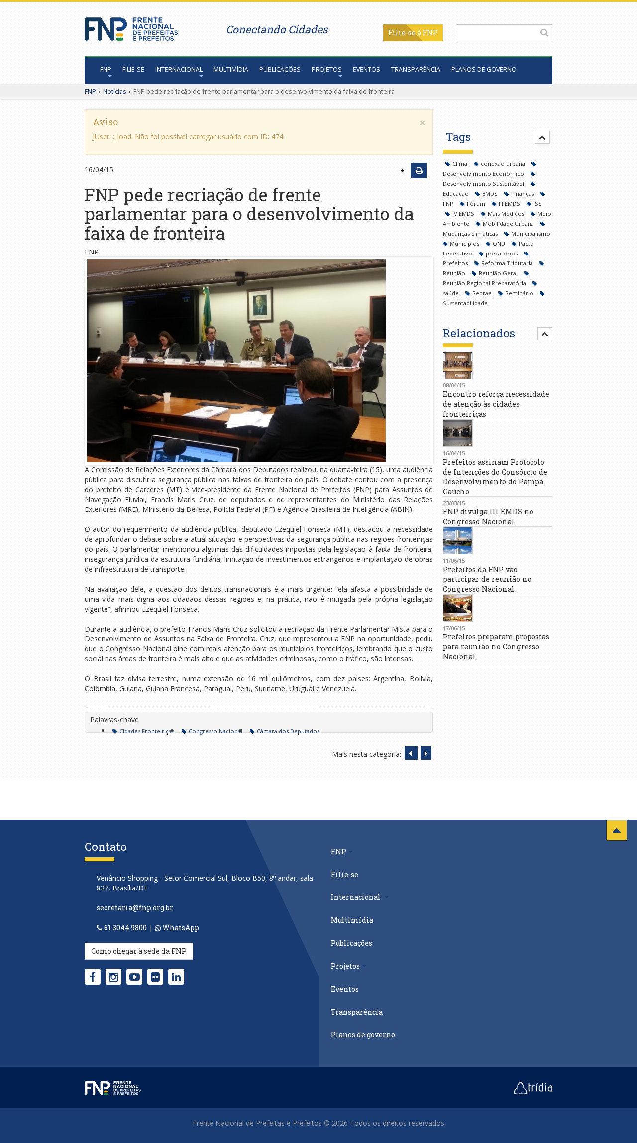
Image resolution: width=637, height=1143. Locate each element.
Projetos (327, 69)
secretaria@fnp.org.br (135, 907)
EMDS (490, 193)
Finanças (523, 193)
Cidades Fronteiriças (146, 731)
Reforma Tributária (507, 263)
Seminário (520, 293)
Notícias (114, 91)
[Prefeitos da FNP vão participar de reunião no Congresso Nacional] (497, 540)
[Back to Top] (616, 830)
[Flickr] (155, 977)
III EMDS (510, 203)
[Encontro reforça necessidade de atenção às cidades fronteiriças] (497, 365)
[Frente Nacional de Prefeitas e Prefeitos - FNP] (113, 1087)
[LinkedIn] (176, 977)
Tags (458, 136)
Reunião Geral (499, 273)
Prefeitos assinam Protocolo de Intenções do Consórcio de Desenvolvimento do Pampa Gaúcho (495, 476)
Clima (460, 163)
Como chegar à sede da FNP (139, 951)
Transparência (415, 69)
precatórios (502, 253)
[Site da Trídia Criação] (533, 1087)
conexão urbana (504, 163)
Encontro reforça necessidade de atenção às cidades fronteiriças (496, 404)
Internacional (179, 69)
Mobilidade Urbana (509, 223)
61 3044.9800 (125, 927)
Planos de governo (484, 69)
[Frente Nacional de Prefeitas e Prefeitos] (131, 26)
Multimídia (230, 69)
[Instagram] (113, 977)
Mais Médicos (507, 213)
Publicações (280, 69)
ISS (537, 203)
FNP (105, 69)
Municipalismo (530, 233)
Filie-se (402, 32)
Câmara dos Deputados (288, 731)
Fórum (477, 203)
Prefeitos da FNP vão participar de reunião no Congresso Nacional (487, 579)
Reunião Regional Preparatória (485, 283)
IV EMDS (464, 213)
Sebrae (482, 293)
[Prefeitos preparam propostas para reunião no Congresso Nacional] (497, 608)
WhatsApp (180, 927)
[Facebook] (93, 977)
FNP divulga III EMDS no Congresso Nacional (488, 516)
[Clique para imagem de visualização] (259, 361)
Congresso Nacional (215, 731)
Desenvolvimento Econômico (484, 173)
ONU (500, 243)
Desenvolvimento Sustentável (484, 183)
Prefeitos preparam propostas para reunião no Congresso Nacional (496, 646)
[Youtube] (134, 977)
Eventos (366, 69)
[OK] (544, 32)
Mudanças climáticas (471, 233)
